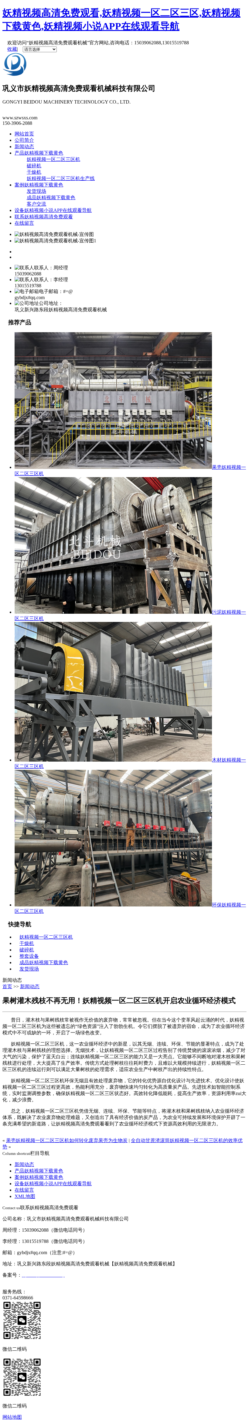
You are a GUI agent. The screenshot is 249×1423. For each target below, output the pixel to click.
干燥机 (34, 172)
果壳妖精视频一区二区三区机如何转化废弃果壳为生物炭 (67, 1140)
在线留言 (24, 223)
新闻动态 (24, 146)
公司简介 (24, 140)
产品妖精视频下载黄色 (39, 152)
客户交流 (36, 203)
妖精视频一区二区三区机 (53, 159)
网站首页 (24, 133)
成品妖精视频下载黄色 (51, 197)
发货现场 (36, 191)
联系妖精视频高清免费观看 (44, 216)
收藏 (12, 49)
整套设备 (29, 956)
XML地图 (25, 1196)
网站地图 (12, 1417)
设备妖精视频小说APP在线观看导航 (53, 210)
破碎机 (34, 165)
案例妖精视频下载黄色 (39, 184)
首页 (7, 986)
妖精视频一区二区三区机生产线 (61, 178)
